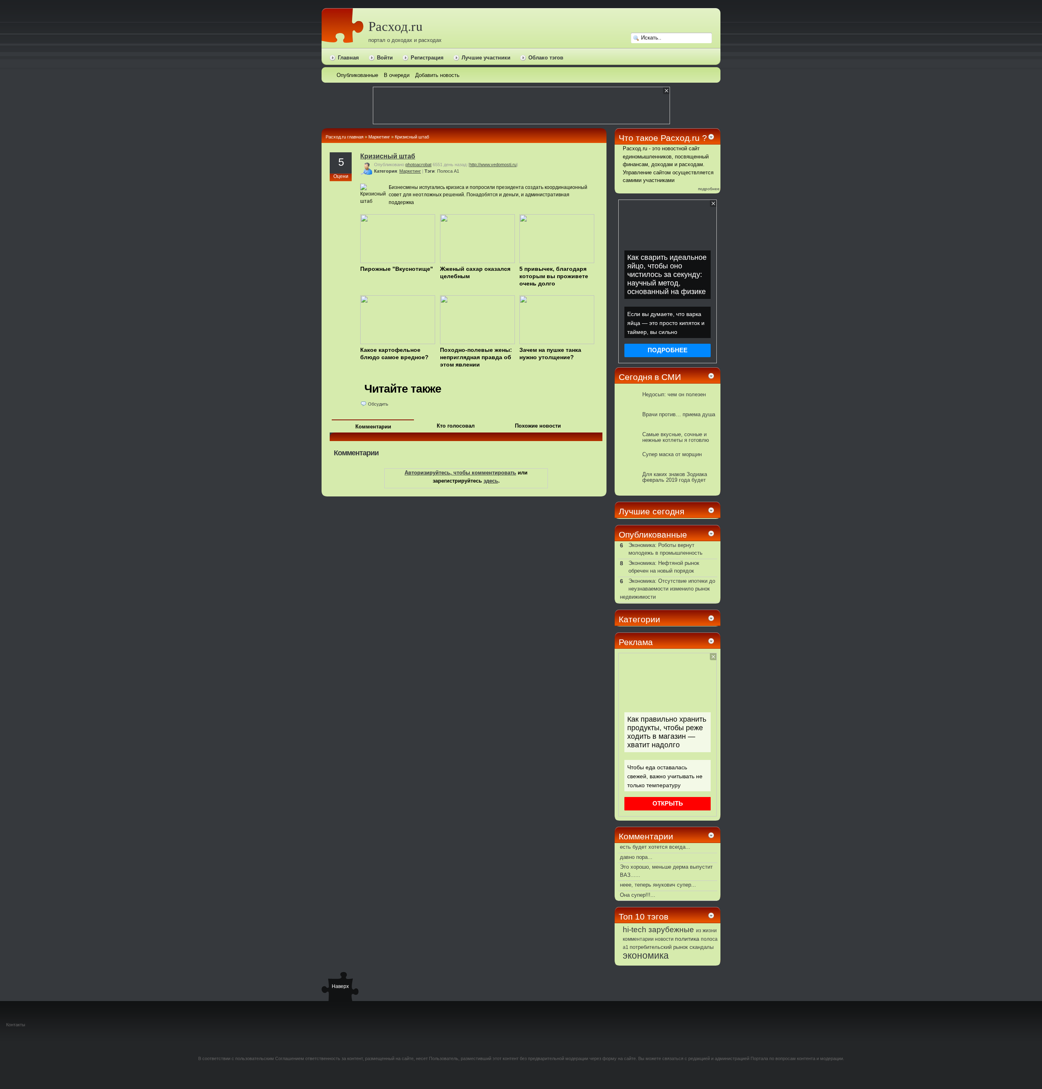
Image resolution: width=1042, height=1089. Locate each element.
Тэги (430, 171)
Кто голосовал (456, 426)
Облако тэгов (545, 58)
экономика (646, 955)
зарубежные (671, 929)
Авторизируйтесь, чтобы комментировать (460, 473)
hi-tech (634, 929)
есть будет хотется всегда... (655, 847)
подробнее (709, 189)
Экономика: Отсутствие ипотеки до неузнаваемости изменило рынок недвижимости (667, 589)
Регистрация (427, 58)
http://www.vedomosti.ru (493, 164)
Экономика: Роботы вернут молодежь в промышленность (665, 549)
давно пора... (636, 857)
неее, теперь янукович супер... (658, 885)
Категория (385, 171)
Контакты (15, 1024)
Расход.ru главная (344, 136)
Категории (639, 619)
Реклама (636, 642)
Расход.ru (395, 26)
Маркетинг (379, 136)
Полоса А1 (448, 171)
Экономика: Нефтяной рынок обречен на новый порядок (663, 567)
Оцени (340, 176)
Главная (348, 58)
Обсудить (378, 404)
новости (664, 939)
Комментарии (373, 427)
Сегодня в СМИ (650, 377)
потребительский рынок (659, 947)
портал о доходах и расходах (405, 40)
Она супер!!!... (637, 895)
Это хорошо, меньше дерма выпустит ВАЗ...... (666, 871)
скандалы (702, 947)
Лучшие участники (486, 58)
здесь (491, 481)
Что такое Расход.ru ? (663, 138)
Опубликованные (653, 534)
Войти (385, 58)
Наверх (340, 986)
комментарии (638, 939)
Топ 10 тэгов (643, 916)
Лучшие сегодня (651, 511)
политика (687, 938)
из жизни (706, 930)
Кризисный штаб (412, 136)
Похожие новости (538, 426)
